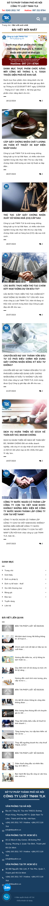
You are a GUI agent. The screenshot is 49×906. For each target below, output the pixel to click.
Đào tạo (8, 597)
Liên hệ (8, 606)
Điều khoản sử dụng (25, 901)
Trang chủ (9, 570)
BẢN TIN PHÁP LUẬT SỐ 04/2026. (29, 753)
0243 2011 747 (13, 10)
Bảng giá (8, 592)
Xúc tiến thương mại (13, 588)
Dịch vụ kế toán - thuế (14, 584)
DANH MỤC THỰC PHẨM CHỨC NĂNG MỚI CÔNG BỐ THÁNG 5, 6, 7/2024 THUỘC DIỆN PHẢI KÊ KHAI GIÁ (24, 72)
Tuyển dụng (10, 601)
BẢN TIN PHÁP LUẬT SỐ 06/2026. (29, 626)
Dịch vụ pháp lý (11, 579)
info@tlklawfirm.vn (13, 830)
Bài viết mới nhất (24, 29)
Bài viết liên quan (12, 618)
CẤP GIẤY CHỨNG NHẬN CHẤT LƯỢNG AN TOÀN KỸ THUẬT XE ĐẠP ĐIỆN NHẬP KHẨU (24, 145)
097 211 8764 (38, 10)
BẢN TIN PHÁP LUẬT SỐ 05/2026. (29, 690)
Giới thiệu (9, 575)
